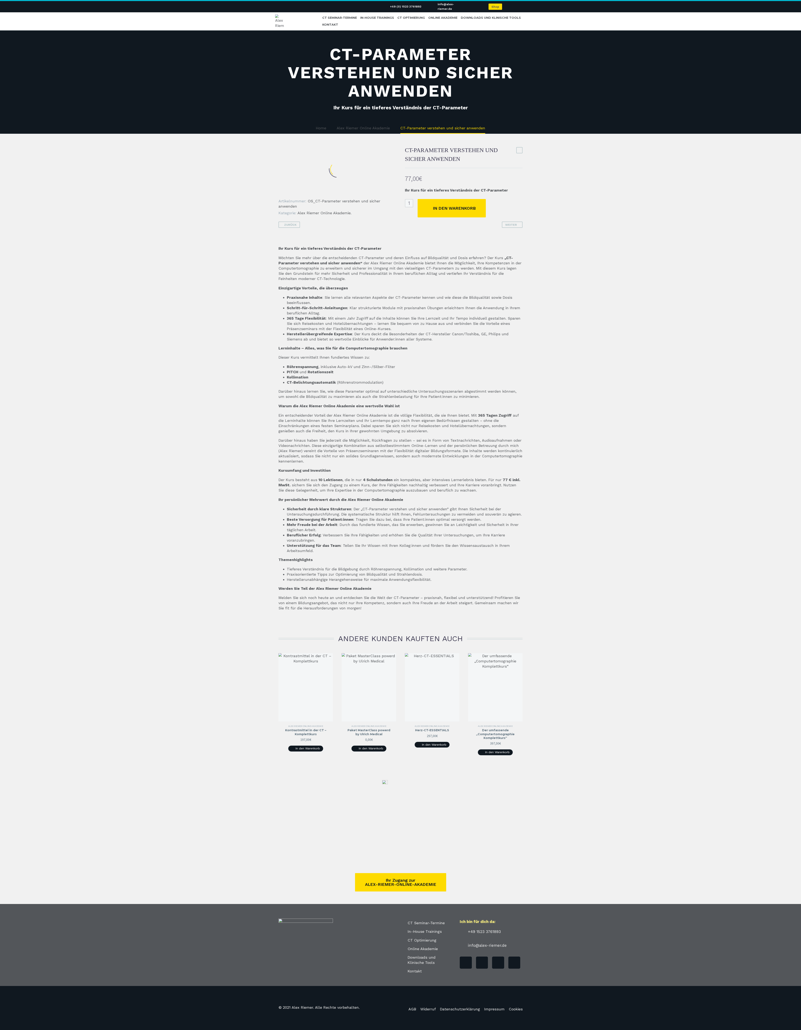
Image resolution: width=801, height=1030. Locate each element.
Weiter (511, 224)
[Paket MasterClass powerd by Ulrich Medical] (369, 687)
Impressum (494, 1009)
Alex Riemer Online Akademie (324, 213)
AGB (412, 1009)
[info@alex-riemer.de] (462, 945)
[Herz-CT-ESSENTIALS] (432, 687)
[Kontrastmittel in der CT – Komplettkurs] (305, 687)
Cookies (516, 1009)
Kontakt (330, 24)
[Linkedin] (498, 963)
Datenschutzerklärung (460, 1009)
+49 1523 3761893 (484, 931)
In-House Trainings (377, 18)
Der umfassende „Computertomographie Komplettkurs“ (495, 734)
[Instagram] (514, 963)
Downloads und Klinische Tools (491, 18)
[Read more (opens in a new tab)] (403, 6)
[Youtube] (482, 963)
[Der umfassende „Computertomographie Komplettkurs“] (495, 687)
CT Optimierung (411, 18)
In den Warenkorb (454, 208)
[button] (305, 748)
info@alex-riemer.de (487, 945)
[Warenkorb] (519, 6)
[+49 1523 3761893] (462, 931)
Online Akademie (442, 18)
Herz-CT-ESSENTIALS (432, 730)
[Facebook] (466, 963)
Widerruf (428, 1009)
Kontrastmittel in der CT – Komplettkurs (305, 732)
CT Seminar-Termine (339, 18)
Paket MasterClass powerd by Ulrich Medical (369, 732)
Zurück (290, 224)
